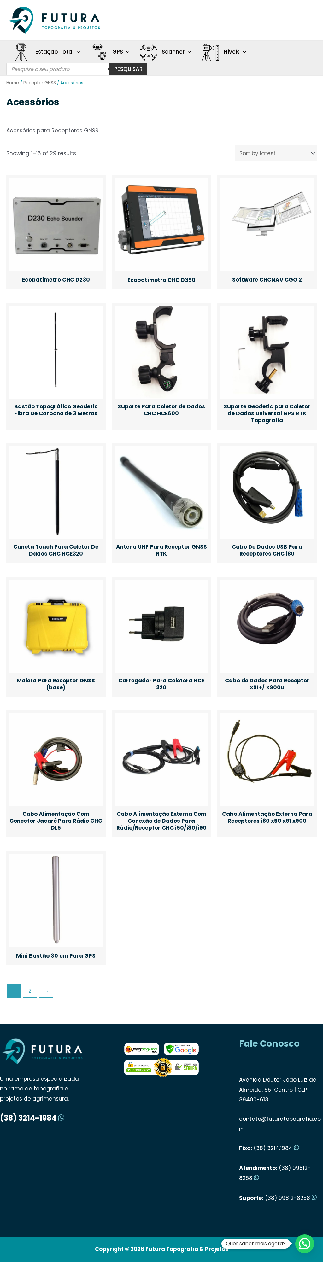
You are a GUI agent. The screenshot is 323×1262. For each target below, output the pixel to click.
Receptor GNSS (39, 83)
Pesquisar (128, 69)
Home (12, 83)
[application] (76, 52)
